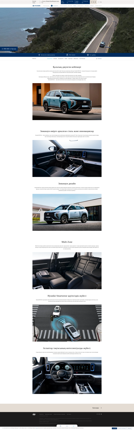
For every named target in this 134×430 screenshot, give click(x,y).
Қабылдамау (129, 428)
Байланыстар (41, 414)
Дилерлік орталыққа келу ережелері (59, 414)
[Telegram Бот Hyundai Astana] (95, 2)
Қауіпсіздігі (70, 58)
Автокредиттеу (61, 58)
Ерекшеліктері (50, 58)
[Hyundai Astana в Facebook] (91, 2)
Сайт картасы (69, 414)
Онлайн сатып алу (98, 5)
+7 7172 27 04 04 (70, 2)
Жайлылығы (76, 58)
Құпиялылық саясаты (48, 414)
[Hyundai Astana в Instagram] (93, 2)
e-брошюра (100, 58)
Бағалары (55, 58)
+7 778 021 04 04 (85, 2)
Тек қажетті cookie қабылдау (122, 428)
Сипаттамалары (82, 58)
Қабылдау (114, 428)
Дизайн (66, 58)
